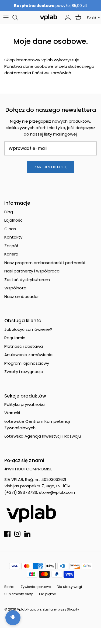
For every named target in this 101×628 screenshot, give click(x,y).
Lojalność (13, 220)
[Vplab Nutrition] (48, 17)
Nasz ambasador (21, 296)
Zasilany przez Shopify (61, 609)
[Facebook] (7, 534)
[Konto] (66, 17)
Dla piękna (47, 594)
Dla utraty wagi (69, 586)
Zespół (11, 246)
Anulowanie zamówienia (28, 354)
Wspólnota (15, 288)
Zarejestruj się (50, 167)
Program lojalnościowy (26, 363)
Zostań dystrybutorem (27, 279)
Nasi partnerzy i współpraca (32, 271)
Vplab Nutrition (29, 609)
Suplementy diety (18, 594)
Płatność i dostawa (23, 346)
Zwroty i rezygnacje (23, 371)
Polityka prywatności (24, 404)
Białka (9, 586)
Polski (91, 17)
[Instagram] (17, 534)
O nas (10, 229)
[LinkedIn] (27, 534)
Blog (8, 212)
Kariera (11, 254)
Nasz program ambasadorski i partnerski (44, 262)
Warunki (12, 413)
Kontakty (13, 237)
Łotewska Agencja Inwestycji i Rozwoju (42, 436)
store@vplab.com (57, 492)
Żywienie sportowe (36, 586)
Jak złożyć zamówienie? (28, 329)
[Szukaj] (18, 17)
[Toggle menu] (6, 17)
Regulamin (14, 337)
